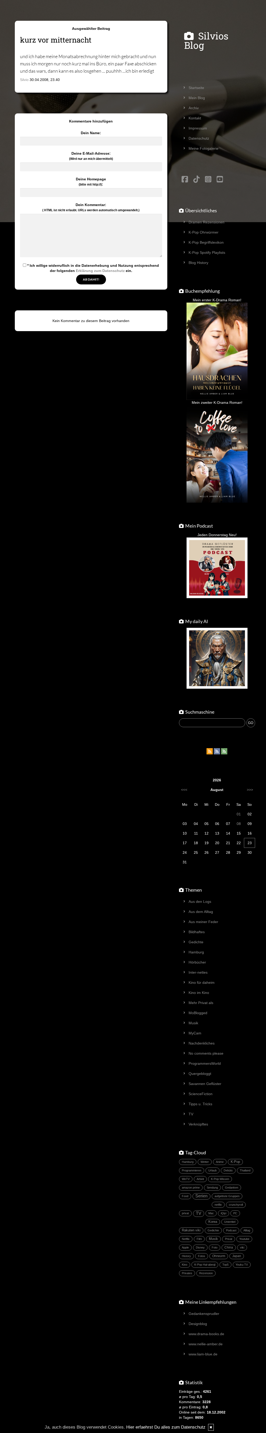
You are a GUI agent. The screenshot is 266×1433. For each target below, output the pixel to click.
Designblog (198, 1324)
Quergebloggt (200, 1074)
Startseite (196, 88)
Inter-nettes (198, 972)
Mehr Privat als (201, 1003)
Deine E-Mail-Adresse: (91, 156)
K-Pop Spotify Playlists (207, 252)
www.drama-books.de (206, 1334)
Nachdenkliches (202, 1043)
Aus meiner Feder (203, 922)
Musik (193, 1023)
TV (191, 1114)
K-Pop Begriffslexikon (206, 242)
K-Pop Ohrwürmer (203, 232)
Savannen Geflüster (205, 1084)
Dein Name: (91, 133)
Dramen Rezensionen (206, 222)
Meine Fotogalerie (203, 148)
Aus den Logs (200, 901)
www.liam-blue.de (203, 1354)
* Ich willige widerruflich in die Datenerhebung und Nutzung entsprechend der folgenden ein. (92, 268)
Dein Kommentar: (90, 207)
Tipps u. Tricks (200, 1104)
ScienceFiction (200, 1094)
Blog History (198, 263)
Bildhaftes (197, 932)
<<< (184, 790)
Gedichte (196, 942)
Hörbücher (197, 962)
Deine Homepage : (91, 181)
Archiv (194, 108)
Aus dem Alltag (201, 912)
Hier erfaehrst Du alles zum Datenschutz (165, 1427)
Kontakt (195, 118)
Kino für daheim (202, 982)
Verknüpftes (198, 1124)
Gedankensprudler (204, 1314)
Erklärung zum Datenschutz (100, 271)
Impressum (198, 128)
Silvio (24, 80)
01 (239, 814)
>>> (250, 790)
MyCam (195, 1033)
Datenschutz (199, 138)
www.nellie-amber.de (206, 1344)
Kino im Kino (199, 993)
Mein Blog (197, 98)
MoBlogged (198, 1013)
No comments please (206, 1053)
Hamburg (196, 952)
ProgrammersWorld (205, 1063)
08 (239, 824)
